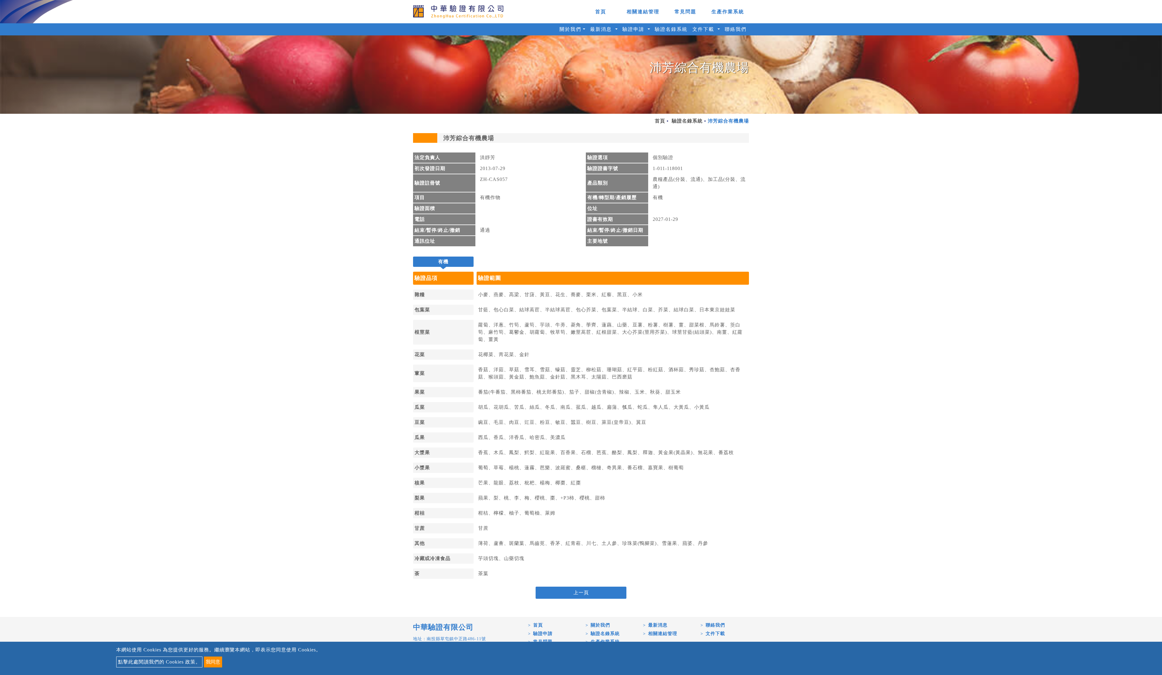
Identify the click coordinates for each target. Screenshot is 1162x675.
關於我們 (600, 625)
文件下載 (715, 633)
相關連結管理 (643, 11)
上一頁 (581, 592)
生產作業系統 (727, 11)
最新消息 (658, 625)
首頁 (600, 11)
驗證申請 (543, 633)
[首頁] (458, 11)
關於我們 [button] (570, 29)
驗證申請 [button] (634, 29)
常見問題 (685, 11)
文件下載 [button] (704, 29)
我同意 (213, 661)
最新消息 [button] (602, 29)
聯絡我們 (736, 29)
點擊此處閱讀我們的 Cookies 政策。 (159, 661)
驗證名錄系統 (671, 29)
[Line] (1150, 640)
